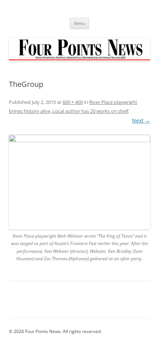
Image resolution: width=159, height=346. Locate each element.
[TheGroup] (79, 182)
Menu (79, 23)
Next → (141, 120)
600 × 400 (72, 102)
